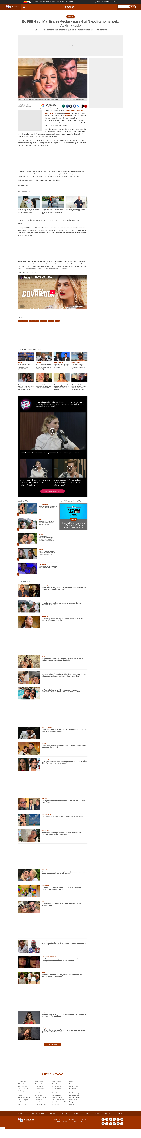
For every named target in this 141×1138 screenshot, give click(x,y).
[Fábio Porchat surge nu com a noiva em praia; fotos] (29, 819)
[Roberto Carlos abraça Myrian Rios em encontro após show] (26, 377)
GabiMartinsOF (23, 185)
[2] (27, 524)
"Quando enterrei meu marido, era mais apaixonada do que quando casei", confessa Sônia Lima (35, 482)
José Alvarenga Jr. (74, 1093)
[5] (27, 568)
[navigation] (24, 6)
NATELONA (107, 1113)
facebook (67, 107)
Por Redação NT (23, 105)
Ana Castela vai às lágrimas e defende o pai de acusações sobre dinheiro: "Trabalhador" (60, 960)
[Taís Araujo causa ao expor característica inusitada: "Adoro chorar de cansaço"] (29, 622)
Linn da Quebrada (74, 1097)
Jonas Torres (39, 1102)
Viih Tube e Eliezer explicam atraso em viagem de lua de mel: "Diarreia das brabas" (64, 730)
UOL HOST (46, 1)
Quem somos (57, 1119)
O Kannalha (21, 1084)
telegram (74, 107)
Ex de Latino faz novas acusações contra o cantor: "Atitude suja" (61, 904)
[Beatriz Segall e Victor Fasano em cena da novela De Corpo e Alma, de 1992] (79, 377)
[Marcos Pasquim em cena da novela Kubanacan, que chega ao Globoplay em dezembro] (62, 377)
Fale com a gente (61, 1121)
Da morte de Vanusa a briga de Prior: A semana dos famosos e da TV (43, 386)
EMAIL (116, 1)
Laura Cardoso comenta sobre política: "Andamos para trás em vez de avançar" (43, 366)
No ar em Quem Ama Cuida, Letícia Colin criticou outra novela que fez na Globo (64, 1015)
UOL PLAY (64, 1)
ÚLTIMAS (20, 1113)
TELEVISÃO (31, 1113)
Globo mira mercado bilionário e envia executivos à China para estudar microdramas (28, 210)
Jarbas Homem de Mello (59, 1102)
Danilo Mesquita (40, 1088)
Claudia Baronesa (40, 1097)
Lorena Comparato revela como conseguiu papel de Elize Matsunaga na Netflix (49, 453)
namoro (43, 321)
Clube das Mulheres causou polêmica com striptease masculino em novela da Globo (78, 387)
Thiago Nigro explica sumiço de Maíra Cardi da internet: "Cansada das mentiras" (64, 746)
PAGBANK (52, 1)
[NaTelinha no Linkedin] (110, 1123)
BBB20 (67, 113)
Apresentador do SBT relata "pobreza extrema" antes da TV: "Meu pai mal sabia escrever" (67, 482)
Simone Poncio (39, 1100)
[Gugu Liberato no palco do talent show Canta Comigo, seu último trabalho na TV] (26, 357)
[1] (27, 509)
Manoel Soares (56, 1088)
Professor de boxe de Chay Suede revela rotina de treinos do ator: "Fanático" (62, 976)
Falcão (71, 1082)
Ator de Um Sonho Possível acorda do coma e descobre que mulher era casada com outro (64, 944)
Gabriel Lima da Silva (41, 1104)
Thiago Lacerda (74, 1102)
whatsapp (63, 107)
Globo (67, 115)
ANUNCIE (84, 1119)
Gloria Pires (38, 1095)
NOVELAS (41, 1113)
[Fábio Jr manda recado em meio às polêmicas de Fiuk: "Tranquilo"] (29, 804)
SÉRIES (97, 1113)
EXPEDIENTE (72, 1119)
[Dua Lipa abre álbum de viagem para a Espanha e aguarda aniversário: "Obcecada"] (29, 835)
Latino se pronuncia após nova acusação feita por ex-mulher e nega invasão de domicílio (63, 659)
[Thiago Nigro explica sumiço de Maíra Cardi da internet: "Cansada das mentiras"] (29, 748)
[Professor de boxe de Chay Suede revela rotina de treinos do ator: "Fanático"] (29, 978)
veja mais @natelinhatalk (52, 491)
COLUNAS (75, 1113)
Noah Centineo (56, 1082)
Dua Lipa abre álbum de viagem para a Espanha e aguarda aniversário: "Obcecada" (61, 833)
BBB (57, 321)
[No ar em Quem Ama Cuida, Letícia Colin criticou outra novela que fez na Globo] (29, 1017)
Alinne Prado (56, 1093)
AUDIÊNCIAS (64, 1113)
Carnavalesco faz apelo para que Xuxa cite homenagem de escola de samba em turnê (64, 588)
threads (82, 107)
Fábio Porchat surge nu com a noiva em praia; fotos (48, 507)
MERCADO (86, 1113)
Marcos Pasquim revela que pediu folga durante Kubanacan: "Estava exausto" (61, 387)
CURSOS (59, 1)
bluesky (78, 107)
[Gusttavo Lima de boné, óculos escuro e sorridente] (79, 357)
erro (85, 106)
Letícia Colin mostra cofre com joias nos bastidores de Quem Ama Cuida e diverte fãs (63, 1031)
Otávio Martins (56, 1086)
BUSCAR (132, 6)
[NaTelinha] (12, 6)
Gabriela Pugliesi (23, 1100)
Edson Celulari (73, 1088)
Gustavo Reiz (22, 1082)
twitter (70, 107)
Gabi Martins (69, 111)
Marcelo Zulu (73, 1084)
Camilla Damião (23, 1088)
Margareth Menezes (24, 1097)
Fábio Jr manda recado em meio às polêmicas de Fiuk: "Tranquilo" (63, 802)
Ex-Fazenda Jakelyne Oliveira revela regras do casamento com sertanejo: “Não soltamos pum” (61, 691)
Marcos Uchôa (73, 1086)
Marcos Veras (56, 1095)
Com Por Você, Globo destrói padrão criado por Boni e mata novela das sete (48, 552)
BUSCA (98, 1)
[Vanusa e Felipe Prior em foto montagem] (44, 377)
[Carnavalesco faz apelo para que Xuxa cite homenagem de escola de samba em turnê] (29, 590)
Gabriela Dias (39, 1093)
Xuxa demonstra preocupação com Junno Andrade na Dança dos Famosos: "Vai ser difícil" (47, 538)
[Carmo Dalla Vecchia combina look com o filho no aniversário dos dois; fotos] (29, 891)
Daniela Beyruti (74, 1095)
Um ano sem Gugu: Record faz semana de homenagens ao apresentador (25, 366)
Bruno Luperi (39, 1086)
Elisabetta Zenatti (57, 1097)
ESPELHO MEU (119, 1113)
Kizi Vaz (20, 1102)
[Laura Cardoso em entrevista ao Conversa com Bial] (44, 357)
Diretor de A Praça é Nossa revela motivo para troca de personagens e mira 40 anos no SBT (52, 211)
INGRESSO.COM (38, 1)
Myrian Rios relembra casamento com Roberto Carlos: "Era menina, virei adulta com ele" (26, 387)
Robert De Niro (22, 1104)
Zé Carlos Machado (58, 1100)
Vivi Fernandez (22, 1086)
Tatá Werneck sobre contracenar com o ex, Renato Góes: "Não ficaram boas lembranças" (64, 762)
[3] (27, 539)
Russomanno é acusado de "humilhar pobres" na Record (61, 365)
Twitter (51, 321)
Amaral (20, 1095)
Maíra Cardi (55, 1084)
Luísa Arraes (73, 1104)
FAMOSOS (52, 1113)
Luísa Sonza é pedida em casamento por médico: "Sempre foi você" (47, 522)
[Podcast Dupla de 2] (114, 1123)
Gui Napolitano (34, 321)
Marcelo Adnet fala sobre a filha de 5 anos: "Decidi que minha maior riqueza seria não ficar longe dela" (64, 675)
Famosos (69, 6)
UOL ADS (71, 1)
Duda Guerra (73, 1100)
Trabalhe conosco (79, 1121)
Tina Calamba (39, 1082)
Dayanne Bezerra (40, 1084)
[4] (27, 554)
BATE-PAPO (107, 1)
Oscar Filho (55, 1104)
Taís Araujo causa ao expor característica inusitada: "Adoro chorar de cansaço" (62, 620)
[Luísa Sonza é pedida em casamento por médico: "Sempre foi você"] (29, 606)
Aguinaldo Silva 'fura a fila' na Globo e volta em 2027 (75, 210)
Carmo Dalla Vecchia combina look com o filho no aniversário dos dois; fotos (61, 889)
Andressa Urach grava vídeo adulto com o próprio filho (48, 567)
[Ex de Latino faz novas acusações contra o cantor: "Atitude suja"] (29, 906)
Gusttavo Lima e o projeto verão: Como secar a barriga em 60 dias (78, 366)
